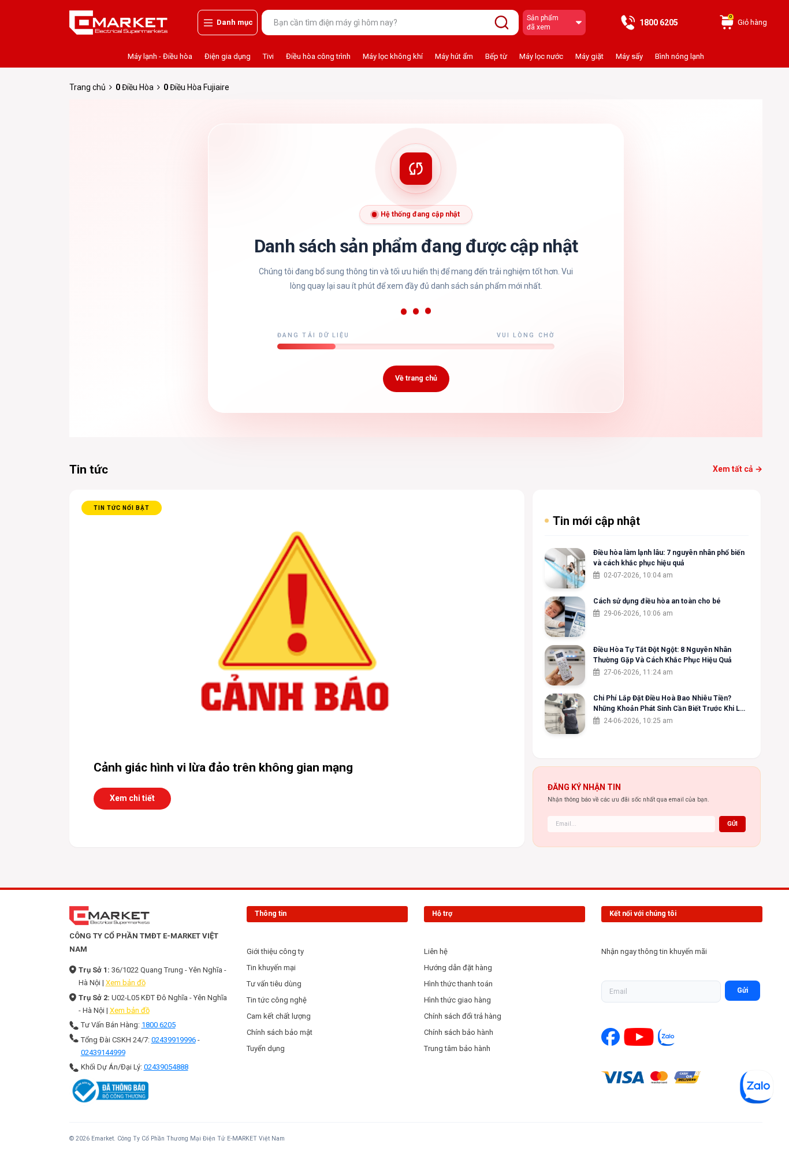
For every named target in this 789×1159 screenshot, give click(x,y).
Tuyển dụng (266, 1048)
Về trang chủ (416, 378)
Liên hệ (436, 951)
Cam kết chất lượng (279, 1016)
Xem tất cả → (737, 469)
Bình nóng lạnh (679, 56)
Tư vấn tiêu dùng (274, 983)
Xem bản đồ (126, 982)
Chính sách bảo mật (279, 1032)
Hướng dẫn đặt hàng (458, 967)
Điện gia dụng (227, 56)
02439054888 (166, 1067)
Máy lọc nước (541, 56)
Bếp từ (496, 56)
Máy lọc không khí (393, 56)
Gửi (742, 990)
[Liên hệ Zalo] (756, 1086)
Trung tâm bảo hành (457, 1048)
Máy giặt (589, 56)
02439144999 (103, 1052)
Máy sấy (629, 56)
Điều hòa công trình (318, 56)
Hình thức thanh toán (458, 983)
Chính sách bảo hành (458, 1032)
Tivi (268, 56)
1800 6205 (159, 1024)
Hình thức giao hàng (457, 1000)
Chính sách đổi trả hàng (462, 1016)
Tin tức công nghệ (277, 1000)
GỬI (732, 824)
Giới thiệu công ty (275, 951)
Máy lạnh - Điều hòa (160, 56)
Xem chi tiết (132, 798)
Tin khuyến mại (271, 967)
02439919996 (173, 1039)
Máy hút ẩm (454, 56)
